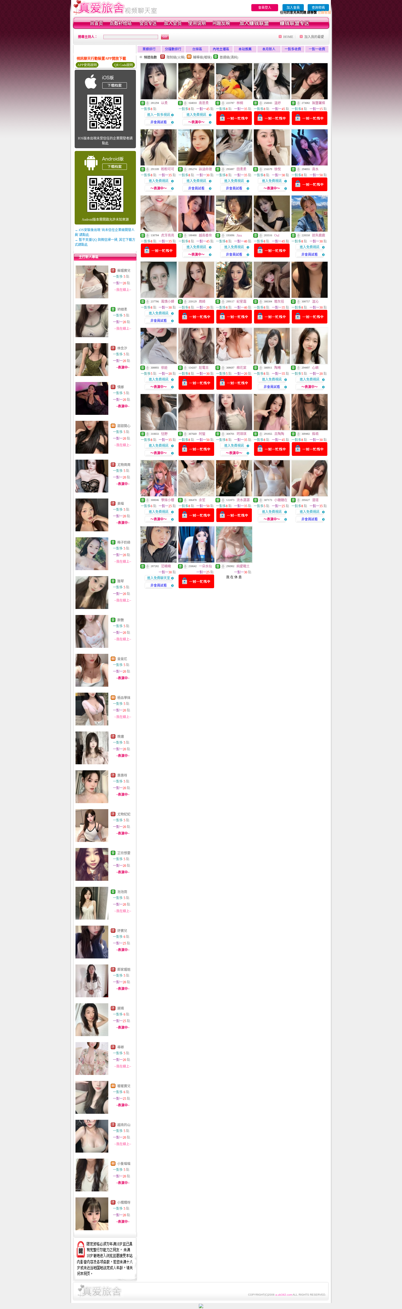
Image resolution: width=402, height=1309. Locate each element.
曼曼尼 (122, 659)
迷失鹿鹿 (318, 235)
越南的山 (123, 1125)
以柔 (164, 103)
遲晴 (120, 1008)
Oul (276, 235)
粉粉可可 (167, 169)
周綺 (202, 302)
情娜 (120, 387)
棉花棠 (241, 368)
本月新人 (268, 49)
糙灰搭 (279, 302)
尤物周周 (123, 465)
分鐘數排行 (173, 49)
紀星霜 (241, 302)
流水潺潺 (243, 500)
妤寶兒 (122, 931)
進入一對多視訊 (158, 115)
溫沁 (315, 302)
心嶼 (315, 368)
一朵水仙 (205, 566)
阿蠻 (202, 434)
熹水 (315, 169)
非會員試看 (158, 122)
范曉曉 (166, 566)
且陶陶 (279, 434)
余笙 (202, 500)
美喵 (120, 504)
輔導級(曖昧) (202, 57)
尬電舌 (204, 368)
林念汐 (122, 348)
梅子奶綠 (123, 542)
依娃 (164, 368)
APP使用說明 (87, 65)
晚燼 (120, 737)
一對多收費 (293, 49)
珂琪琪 (241, 434)
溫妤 (277, 103)
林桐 (240, 103)
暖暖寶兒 (123, 1086)
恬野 (164, 434)
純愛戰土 (243, 566)
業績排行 (149, 49)
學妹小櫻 (167, 500)
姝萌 (315, 434)
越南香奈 (205, 235)
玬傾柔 (122, 309)
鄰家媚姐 (123, 970)
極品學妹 (123, 698)
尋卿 (120, 1047)
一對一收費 (317, 49)
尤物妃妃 (123, 814)
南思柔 (204, 103)
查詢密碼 (318, 8)
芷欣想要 (123, 853)
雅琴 (120, 581)
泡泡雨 (122, 892)
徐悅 (277, 169)
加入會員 (293, 8)
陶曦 (277, 368)
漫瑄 (315, 500)
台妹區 (197, 49)
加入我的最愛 (314, 37)
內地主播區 (221, 49)
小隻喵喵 (123, 1164)
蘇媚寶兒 (123, 271)
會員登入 (264, 8)
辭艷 (120, 620)
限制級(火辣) (176, 57)
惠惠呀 (122, 775)
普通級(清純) (229, 57)
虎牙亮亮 (167, 235)
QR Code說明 (123, 65)
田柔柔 (241, 169)
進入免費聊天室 (158, 578)
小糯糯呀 (123, 1203)
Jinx (239, 235)
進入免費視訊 (196, 115)
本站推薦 (245, 49)
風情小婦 (167, 302)
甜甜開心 (123, 426)
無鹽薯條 (318, 103)
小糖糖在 (280, 500)
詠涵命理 (205, 169)
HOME (288, 37)
